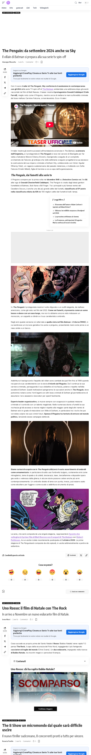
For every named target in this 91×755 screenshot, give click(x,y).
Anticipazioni (8, 12)
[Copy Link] (5, 93)
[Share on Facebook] (5, 77)
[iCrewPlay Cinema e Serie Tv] (8, 2)
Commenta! (29, 62)
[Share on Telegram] (5, 88)
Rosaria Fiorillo (7, 741)
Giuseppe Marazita (9, 62)
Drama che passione (10, 720)
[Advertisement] (45, 31)
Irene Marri (6, 619)
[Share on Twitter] (5, 82)
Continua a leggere (45, 709)
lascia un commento (78, 591)
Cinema (17, 12)
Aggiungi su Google (76, 75)
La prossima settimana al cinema (67, 217)
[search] (75, 2)
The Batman (47, 89)
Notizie (22, 720)
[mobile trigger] (4, 2)
